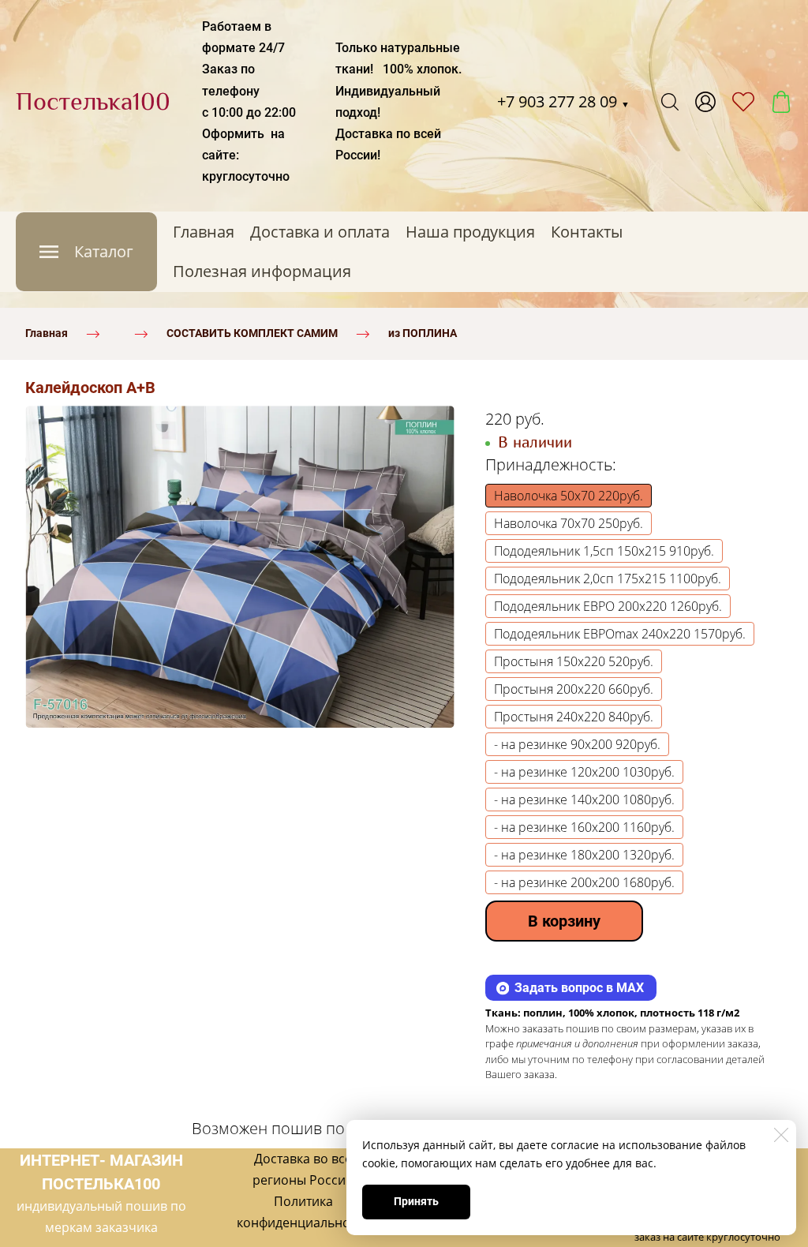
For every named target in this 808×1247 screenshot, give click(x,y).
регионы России (303, 1180)
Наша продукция (470, 231)
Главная (203, 231)
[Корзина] (781, 102)
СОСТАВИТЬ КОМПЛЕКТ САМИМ (252, 333)
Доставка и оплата (320, 231)
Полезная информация (262, 271)
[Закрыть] (781, 1135)
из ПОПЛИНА (422, 333)
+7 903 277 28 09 (563, 101)
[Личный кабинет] (705, 102)
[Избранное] (743, 102)
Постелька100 (93, 101)
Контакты (587, 231)
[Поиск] (670, 101)
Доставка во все (303, 1158)
